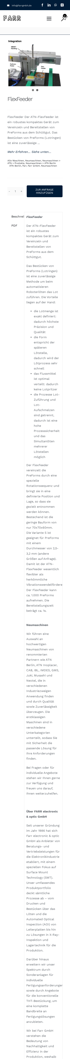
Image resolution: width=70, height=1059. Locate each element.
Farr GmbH (34, 165)
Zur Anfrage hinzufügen (44, 191)
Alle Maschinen (15, 160)
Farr (24, 165)
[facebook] (42, 5)
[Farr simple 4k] (12, 16)
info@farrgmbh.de (22, 5)
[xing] (62, 5)
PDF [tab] (14, 225)
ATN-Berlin (15, 165)
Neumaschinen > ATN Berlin (41, 163)
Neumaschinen (33, 160)
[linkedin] (49, 5)
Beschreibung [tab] (16, 216)
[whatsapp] (55, 5)
